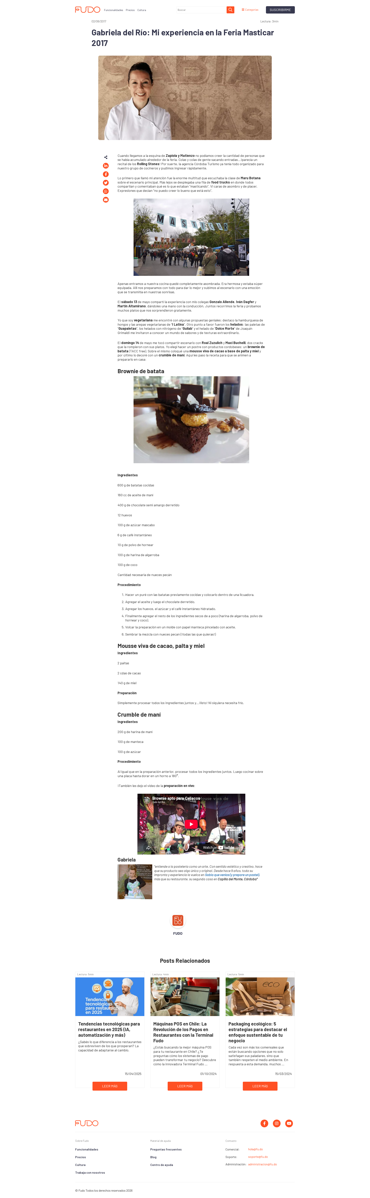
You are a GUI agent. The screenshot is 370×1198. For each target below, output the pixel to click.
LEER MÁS (110, 1086)
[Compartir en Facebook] (106, 174)
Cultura (80, 1165)
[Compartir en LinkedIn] (106, 166)
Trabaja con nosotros (90, 1172)
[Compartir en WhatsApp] (106, 191)
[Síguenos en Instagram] (277, 1123)
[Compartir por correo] (106, 200)
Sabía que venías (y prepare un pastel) (232, 875)
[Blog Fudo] (87, 9)
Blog (153, 1157)
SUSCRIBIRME (280, 10)
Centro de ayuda (161, 1165)
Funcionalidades (86, 1149)
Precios (80, 1157)
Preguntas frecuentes (166, 1149)
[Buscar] (230, 9)
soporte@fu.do (258, 1156)
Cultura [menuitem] (141, 10)
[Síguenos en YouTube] (289, 1123)
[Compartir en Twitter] (106, 183)
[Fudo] (86, 1123)
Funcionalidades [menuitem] (113, 10)
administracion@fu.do (262, 1164)
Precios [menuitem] (130, 10)
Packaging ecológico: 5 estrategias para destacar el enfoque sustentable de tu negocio (258, 1032)
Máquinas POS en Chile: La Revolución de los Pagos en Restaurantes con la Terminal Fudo (183, 1032)
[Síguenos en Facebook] (264, 1123)
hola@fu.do (255, 1149)
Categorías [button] (251, 9)
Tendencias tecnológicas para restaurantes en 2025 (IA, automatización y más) (109, 1029)
